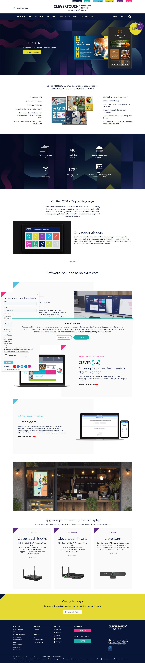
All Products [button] (87, 17)
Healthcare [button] (65, 17)
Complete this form (71, 612)
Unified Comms (17, 644)
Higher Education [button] (36, 17)
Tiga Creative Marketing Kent (25, 661)
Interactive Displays (18, 632)
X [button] (37, 294)
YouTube (58, 629)
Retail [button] (75, 17)
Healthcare (36, 634)
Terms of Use (68, 659)
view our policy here (45, 332)
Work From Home (38, 642)
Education (8, 316)
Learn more (32, 557)
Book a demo (109, 1)
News (115, 17)
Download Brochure (32, 52)
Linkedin (58, 638)
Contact (128, 1)
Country (6, 307)
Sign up (82, 641)
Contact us (82, 630)
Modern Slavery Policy (107, 659)
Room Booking (17, 639)
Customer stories (38, 639)
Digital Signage (17, 637)
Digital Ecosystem (18, 629)
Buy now (119, 1)
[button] (33, 8)
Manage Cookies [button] (63, 337)
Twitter (58, 635)
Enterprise (36, 629)
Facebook (59, 632)
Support (87, 1)
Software (15, 642)
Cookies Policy (83, 659)
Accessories (16, 647)
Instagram (59, 642)
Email (5, 301)
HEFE (34, 637)
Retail (35, 632)
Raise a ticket (77, 1)
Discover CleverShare (25, 436)
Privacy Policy (75, 659)
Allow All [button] (81, 337)
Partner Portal (98, 1)
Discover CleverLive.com (87, 384)
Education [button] (20, 17)
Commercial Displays (19, 634)
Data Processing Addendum (94, 659)
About (123, 17)
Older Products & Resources (120, 659)
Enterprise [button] (51, 17)
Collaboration (17, 650)
